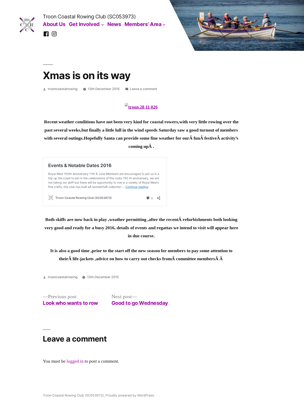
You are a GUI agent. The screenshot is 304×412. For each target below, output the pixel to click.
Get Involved (84, 24)
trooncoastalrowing (63, 89)
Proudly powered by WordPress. (130, 395)
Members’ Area (143, 24)
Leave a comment (143, 89)
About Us (54, 24)
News (114, 24)
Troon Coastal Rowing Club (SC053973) (89, 16)
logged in (75, 361)
